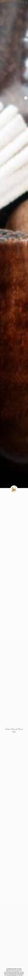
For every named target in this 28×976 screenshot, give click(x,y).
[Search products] (26, 98)
